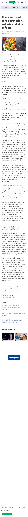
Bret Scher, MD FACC (9, 297)
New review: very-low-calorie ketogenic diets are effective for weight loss (12, 307)
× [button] (26, 505)
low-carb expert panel (18, 107)
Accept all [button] (7, 514)
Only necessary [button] (20, 514)
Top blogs (15, 7)
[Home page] (14, 2)
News (6, 7)
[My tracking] (18, 2)
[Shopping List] (21, 2)
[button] (14, 511)
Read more (7, 509)
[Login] (25, 2)
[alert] (14, 510)
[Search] (6, 2)
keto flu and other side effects (16, 101)
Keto (3, 33)
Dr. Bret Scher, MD (16, 31)
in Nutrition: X (21, 65)
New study (6, 33)
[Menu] (2, 2)
